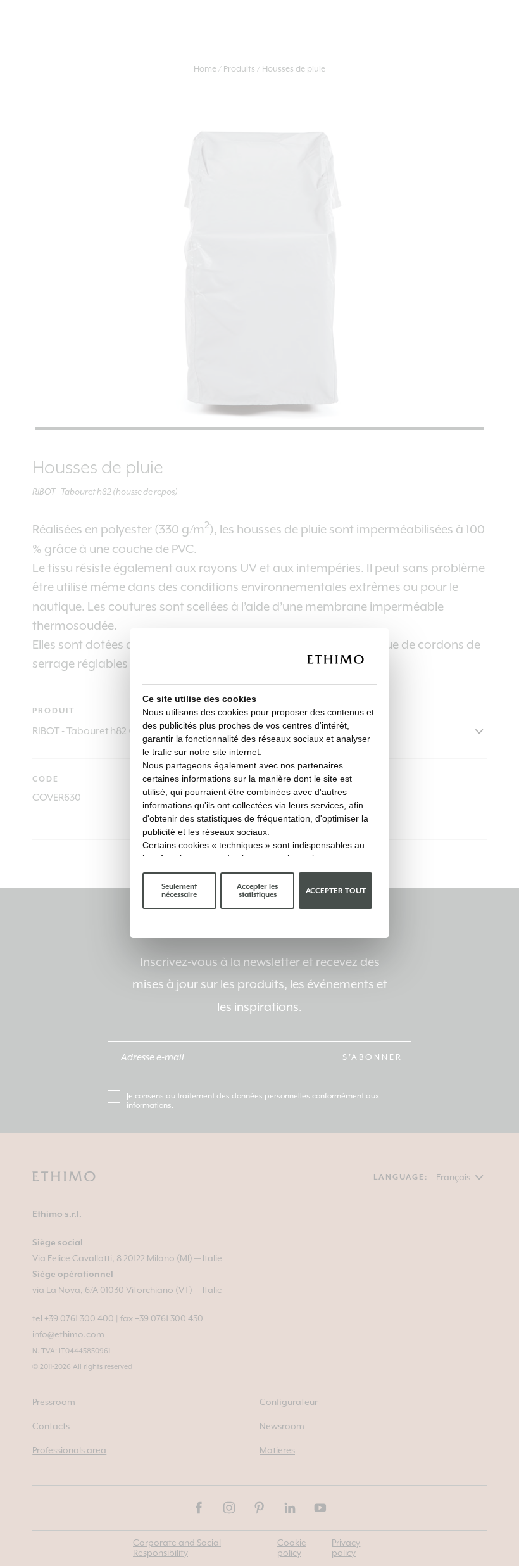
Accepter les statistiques (257, 890)
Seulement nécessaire (179, 890)
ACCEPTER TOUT (336, 891)
